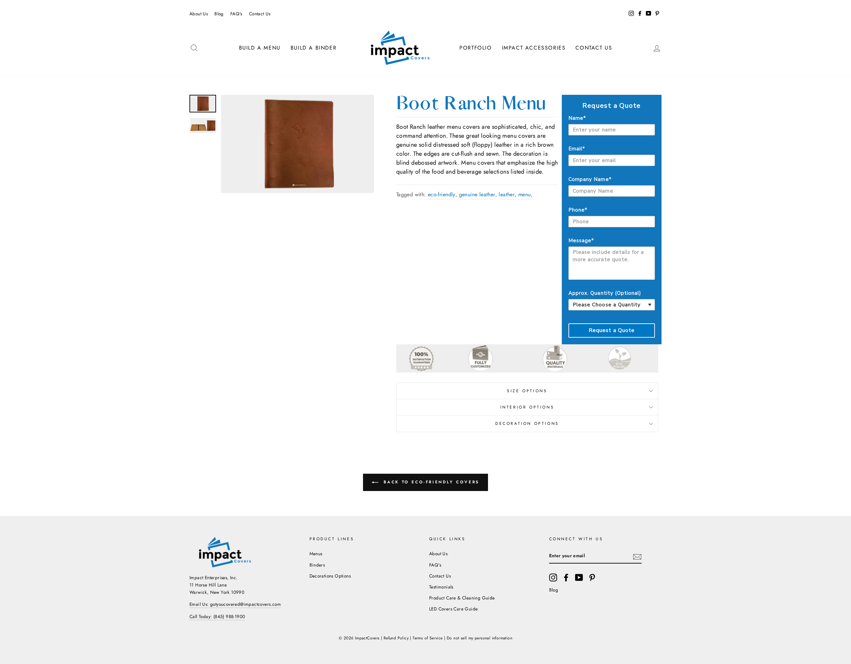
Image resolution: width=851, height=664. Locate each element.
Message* (581, 240)
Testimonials (441, 586)
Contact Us (260, 13)
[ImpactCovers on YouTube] (579, 577)
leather (507, 194)
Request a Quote (612, 330)
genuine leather (477, 194)
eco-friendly (441, 194)
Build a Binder (313, 48)
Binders (317, 565)
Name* (577, 118)
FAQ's (236, 13)
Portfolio (475, 48)
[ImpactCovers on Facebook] (566, 577)
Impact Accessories (534, 48)
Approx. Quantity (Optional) (604, 293)
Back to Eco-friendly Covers (430, 482)
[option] (297, 144)
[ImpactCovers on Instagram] (553, 577)
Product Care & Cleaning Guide (462, 597)
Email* (576, 148)
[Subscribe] (637, 556)
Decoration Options (527, 423)
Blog (219, 13)
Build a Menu (260, 48)
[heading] (611, 105)
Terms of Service (427, 638)
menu (524, 194)
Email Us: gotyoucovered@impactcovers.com (235, 604)
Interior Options (527, 407)
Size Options (527, 391)
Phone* (577, 210)
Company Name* (590, 179)
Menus (315, 553)
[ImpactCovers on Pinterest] (592, 577)
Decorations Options (330, 576)
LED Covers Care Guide (453, 608)
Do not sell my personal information (479, 638)
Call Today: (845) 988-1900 (217, 616)
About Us (198, 13)
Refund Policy (396, 638)
